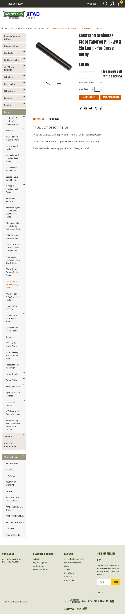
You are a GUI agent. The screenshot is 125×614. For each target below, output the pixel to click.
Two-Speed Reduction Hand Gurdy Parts (13, 260)
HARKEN (10, 528)
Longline (8, 98)
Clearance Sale (11, 46)
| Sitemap (23, 602)
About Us (68, 576)
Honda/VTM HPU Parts (11, 307)
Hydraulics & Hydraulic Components (12, 121)
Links (66, 566)
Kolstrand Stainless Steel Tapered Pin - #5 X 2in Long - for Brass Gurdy (75, 29)
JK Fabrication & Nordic (74, 559)
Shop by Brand (11, 457)
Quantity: (84, 88)
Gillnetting (9, 91)
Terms (67, 569)
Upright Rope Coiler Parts (12, 329)
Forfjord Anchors (12, 60)
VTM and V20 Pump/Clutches (13, 412)
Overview (38, 119)
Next (73, 55)
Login (35, 562)
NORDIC (10, 469)
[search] (105, 4)
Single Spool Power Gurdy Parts (12, 272)
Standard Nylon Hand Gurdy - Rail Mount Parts (13, 226)
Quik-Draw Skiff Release (13, 394)
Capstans (10, 337)
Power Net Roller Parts (11, 200)
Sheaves (9, 130)
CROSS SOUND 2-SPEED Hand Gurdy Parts (13, 247)
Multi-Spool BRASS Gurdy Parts (31, 29)
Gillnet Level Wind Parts (11, 169)
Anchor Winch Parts (12, 147)
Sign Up (44, 562)
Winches (8, 77)
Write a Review (112, 76)
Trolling (8, 436)
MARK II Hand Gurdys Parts (12, 237)
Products (8, 53)
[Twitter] (95, 108)
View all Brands (13, 535)
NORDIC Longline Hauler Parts (13, 189)
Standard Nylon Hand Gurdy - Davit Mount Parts (13, 212)
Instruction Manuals (72, 562)
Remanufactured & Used (12, 37)
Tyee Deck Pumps (11, 403)
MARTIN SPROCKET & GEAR (15, 508)
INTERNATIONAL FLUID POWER (14, 499)
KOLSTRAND (12, 463)
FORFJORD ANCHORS (11, 483)
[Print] (90, 108)
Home (4, 29)
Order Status (38, 566)
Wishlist (91, 3)
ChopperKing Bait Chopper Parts (12, 355)
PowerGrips (11, 380)
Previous (34, 55)
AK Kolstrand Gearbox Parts (12, 138)
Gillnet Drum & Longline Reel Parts (12, 158)
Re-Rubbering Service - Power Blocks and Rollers (13, 425)
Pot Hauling (9, 84)
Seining (7, 105)
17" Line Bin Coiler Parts (11, 344)
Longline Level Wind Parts (12, 178)
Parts (13, 29)
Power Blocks (12, 374)
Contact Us (69, 580)
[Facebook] (80, 108)
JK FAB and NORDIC (9, 68)
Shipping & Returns (41, 569)
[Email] (85, 108)
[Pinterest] (100, 108)
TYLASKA (10, 476)
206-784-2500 (15, 3)
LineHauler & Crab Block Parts (11, 318)
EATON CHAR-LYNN (15, 522)
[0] (118, 4)
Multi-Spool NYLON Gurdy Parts (12, 297)
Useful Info (69, 573)
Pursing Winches (13, 386)
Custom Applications (10, 445)
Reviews (54, 119)
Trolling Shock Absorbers (12, 366)
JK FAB (9, 491)
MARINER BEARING (15, 516)
